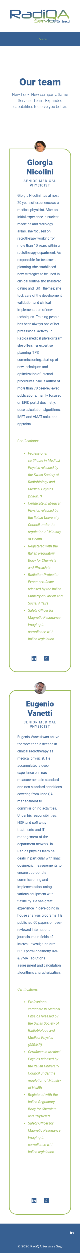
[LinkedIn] (71, 1232)
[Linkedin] (34, 658)
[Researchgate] (46, 658)
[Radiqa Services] (40, 15)
